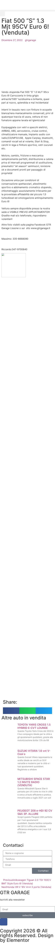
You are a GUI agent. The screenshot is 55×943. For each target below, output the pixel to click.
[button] (27, 10)
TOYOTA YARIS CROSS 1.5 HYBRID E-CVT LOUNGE (34, 726)
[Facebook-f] (3, 922)
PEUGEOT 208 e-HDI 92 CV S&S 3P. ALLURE (34, 812)
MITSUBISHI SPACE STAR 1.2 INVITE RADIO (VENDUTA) (33, 782)
